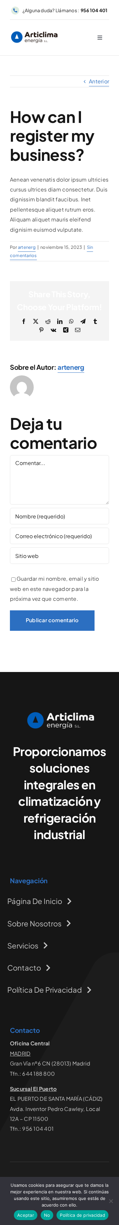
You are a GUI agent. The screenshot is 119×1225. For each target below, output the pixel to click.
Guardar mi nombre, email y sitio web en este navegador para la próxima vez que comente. (54, 588)
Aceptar (25, 1215)
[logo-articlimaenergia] (59, 714)
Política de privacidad (82, 1215)
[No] (110, 1201)
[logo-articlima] (34, 32)
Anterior (99, 81)
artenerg (27, 247)
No (47, 1215)
